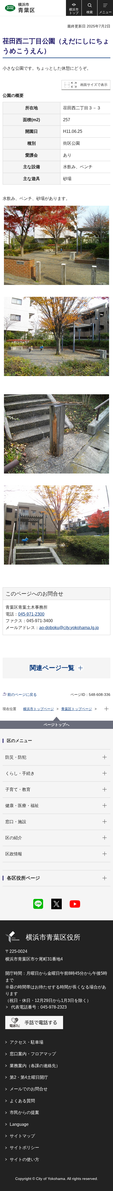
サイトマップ (22, 1136)
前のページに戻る (22, 694)
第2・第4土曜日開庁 (29, 1077)
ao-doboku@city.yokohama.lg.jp (69, 627)
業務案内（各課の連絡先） (35, 1065)
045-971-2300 (31, 614)
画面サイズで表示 (93, 85)
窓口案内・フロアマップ (33, 1054)
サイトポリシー (24, 1147)
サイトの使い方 (24, 1159)
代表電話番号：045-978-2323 (39, 1007)
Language (19, 1124)
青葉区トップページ (76, 709)
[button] (89, 8)
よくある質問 (22, 1101)
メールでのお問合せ (29, 1089)
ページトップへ (56, 725)
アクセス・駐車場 (26, 1042)
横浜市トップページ (38, 709)
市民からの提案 (24, 1112)
